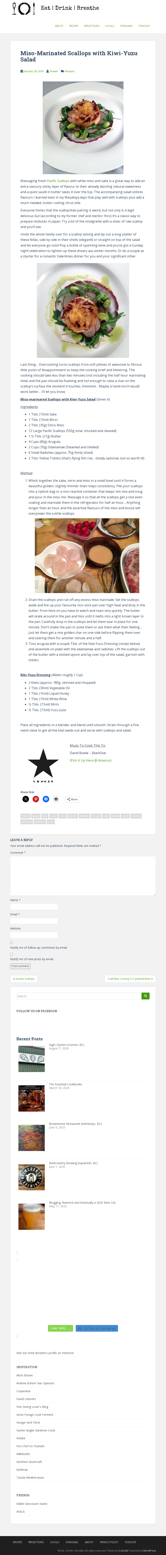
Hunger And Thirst (28, 1422)
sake (106, 816)
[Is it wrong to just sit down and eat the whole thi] (32, 1293)
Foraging (126, 26)
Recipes (73, 26)
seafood (27, 821)
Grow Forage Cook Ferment (34, 1415)
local (53, 816)
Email (15, 914)
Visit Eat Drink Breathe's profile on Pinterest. (45, 1353)
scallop (136, 816)
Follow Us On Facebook (36, 1011)
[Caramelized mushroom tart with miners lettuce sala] (66, 1273)
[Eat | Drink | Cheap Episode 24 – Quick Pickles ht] (66, 1293)
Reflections (91, 26)
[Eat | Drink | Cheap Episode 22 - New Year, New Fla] (32, 1313)
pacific (73, 816)
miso (62, 816)
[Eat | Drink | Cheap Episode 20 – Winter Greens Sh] (134, 1313)
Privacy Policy (109, 1542)
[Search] (146, 996)
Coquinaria (23, 1391)
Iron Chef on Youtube (30, 1446)
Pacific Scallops (58, 181)
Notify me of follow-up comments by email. (38, 947)
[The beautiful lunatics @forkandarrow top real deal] (100, 1313)
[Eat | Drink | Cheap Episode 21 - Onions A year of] (66, 1313)
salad (115, 816)
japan (36, 816)
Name (15, 900)
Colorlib (123, 1550)
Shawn (54, 71)
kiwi (45, 816)
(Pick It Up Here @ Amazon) (90, 760)
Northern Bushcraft (29, 1462)
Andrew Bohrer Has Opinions (35, 1383)
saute (125, 816)
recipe (96, 816)
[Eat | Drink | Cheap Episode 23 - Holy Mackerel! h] (134, 1293)
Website (15, 928)
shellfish (40, 821)
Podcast (144, 26)
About (59, 26)
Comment (18, 853)
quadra (84, 816)
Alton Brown (24, 1375)
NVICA (20, 1511)
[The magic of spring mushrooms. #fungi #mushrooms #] (100, 1293)
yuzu (50, 821)
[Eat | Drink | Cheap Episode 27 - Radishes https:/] (32, 1273)
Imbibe (20, 1438)
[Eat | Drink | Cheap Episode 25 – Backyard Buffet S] (134, 1273)
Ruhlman (22, 1470)
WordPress (149, 1550)
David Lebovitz (26, 1399)
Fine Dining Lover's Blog (32, 1407)
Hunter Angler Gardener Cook (35, 1430)
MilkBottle (23, 1454)
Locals (109, 26)
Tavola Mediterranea (30, 1477)
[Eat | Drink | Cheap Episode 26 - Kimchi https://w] (100, 1273)
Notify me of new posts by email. (32, 959)
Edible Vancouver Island (31, 1504)
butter (25, 816)
